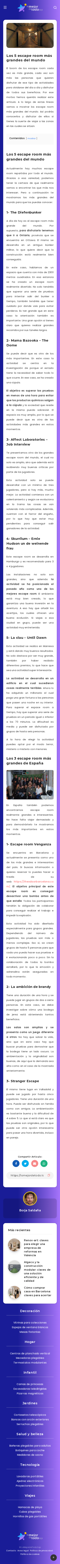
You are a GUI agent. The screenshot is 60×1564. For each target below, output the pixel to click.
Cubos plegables (30, 1512)
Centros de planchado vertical (30, 1353)
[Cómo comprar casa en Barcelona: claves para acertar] (14, 1292)
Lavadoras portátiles (30, 1476)
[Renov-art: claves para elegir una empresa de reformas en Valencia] (14, 1245)
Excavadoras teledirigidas (30, 1389)
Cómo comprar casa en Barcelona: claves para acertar (37, 1291)
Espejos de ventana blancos (30, 1327)
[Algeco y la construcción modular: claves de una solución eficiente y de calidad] (14, 1266)
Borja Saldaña (30, 1210)
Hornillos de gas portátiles (30, 1516)
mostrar (32, 138)
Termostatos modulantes (30, 1362)
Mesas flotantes (30, 1332)
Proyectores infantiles (30, 1486)
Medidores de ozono (30, 1455)
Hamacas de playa (30, 1507)
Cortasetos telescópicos (30, 1415)
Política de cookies (30, 1554)
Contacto (11, 1550)
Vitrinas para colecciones (30, 1322)
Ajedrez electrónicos (30, 1481)
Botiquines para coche (29, 1450)
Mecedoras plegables (30, 1358)
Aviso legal (23, 1550)
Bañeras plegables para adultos (30, 1446)
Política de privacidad (41, 1550)
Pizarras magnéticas (30, 1393)
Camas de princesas (30, 1384)
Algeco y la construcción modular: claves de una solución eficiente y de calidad (37, 1271)
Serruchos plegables (30, 1424)
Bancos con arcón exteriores (30, 1419)
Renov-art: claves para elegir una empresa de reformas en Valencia (36, 1248)
